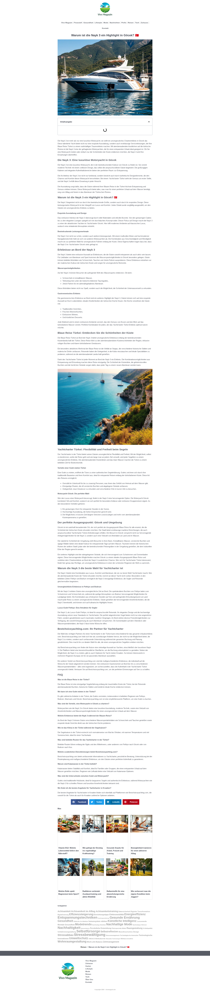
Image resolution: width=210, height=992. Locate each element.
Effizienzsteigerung (81, 914)
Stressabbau (65, 935)
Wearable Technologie (113, 938)
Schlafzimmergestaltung (67, 932)
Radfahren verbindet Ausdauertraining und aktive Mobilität (92, 894)
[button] (149, 122)
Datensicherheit (124, 911)
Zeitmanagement (111, 942)
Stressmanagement (113, 935)
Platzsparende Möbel (119, 928)
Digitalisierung (63, 915)
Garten (88, 966)
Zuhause (144, 23)
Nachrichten (115, 23)
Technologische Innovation (129, 935)
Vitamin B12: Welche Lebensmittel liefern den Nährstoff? (68, 850)
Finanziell (78, 23)
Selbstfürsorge (88, 931)
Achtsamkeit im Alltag (83, 911)
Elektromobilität (116, 915)
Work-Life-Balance (95, 942)
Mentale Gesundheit (66, 925)
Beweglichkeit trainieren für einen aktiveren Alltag (141, 850)
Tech (137, 23)
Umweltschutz (78, 938)
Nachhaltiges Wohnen (140, 925)
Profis (123, 23)
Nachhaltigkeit (69, 928)
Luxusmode (142, 921)
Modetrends (83, 924)
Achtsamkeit (64, 911)
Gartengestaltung (103, 918)
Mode (106, 23)
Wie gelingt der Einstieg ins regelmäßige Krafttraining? (93, 850)
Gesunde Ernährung (125, 917)
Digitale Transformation (140, 911)
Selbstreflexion (109, 931)
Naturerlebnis (85, 928)
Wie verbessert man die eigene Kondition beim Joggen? (141, 894)
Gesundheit (88, 23)
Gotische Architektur (81, 921)
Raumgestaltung (134, 928)
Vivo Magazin (66, 23)
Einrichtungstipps (101, 915)
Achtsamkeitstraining (107, 911)
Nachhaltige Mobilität (99, 925)
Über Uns (89, 979)
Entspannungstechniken (77, 917)
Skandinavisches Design (128, 932)
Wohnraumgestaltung (72, 941)
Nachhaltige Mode (119, 924)
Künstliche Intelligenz (122, 921)
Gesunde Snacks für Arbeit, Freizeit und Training (115, 850)
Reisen (131, 23)
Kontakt (105, 28)
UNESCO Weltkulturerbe (97, 938)
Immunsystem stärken (97, 921)
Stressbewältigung (89, 935)
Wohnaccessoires (127, 939)
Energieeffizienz (135, 914)
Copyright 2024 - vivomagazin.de (105, 989)
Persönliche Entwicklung (100, 928)
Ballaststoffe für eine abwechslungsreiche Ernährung (115, 894)
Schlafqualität (147, 928)
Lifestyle (98, 23)
